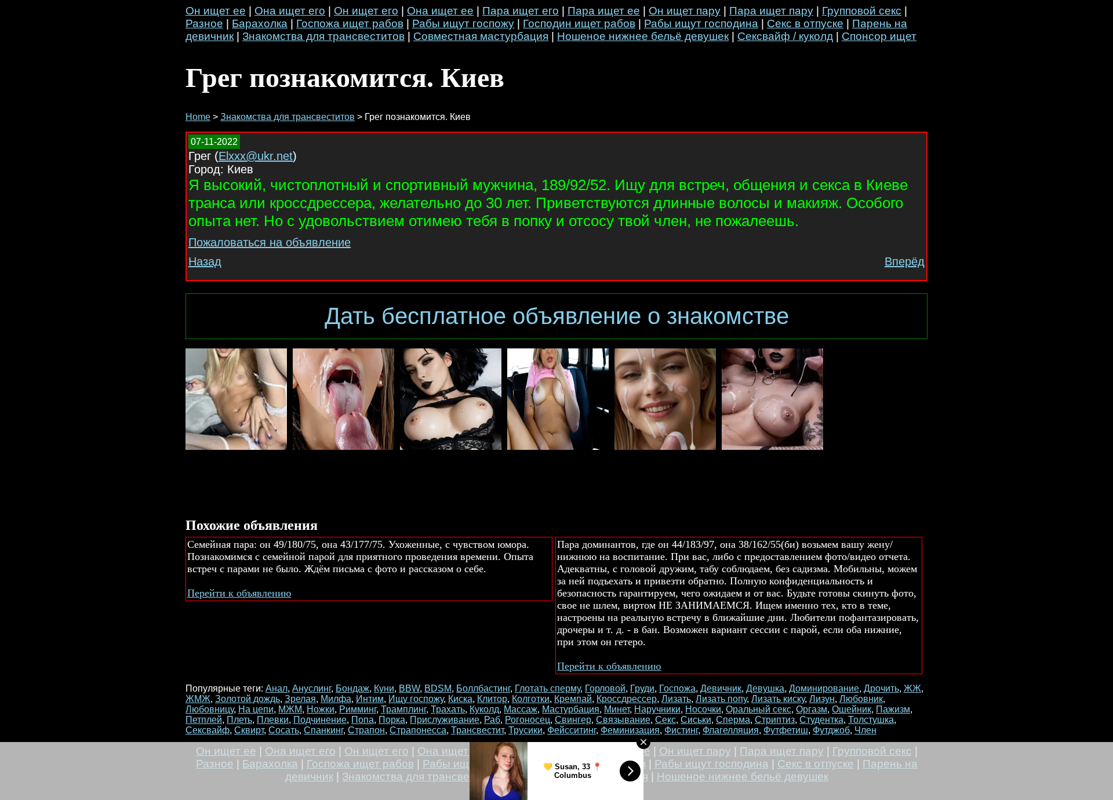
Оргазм (811, 709)
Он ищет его (366, 11)
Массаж (520, 709)
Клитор (492, 699)
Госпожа (677, 688)
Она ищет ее (440, 11)
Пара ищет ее (604, 11)
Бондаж (352, 688)
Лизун (822, 699)
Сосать (283, 730)
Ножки (320, 709)
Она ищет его (289, 11)
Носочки (703, 709)
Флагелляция (731, 730)
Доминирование (824, 688)
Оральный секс (758, 709)
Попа (362, 720)
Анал (276, 688)
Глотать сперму (547, 688)
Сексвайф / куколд (785, 36)
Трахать (448, 709)
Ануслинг (311, 688)
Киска (460, 699)
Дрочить (881, 688)
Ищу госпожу (415, 699)
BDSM (438, 688)
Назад (204, 261)
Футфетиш (785, 730)
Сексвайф (208, 730)
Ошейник (851, 709)
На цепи (256, 709)
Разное (204, 23)
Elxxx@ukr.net (256, 156)
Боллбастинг (483, 688)
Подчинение (320, 720)
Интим (370, 699)
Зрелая (300, 699)
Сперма (733, 720)
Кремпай (573, 699)
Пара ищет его (520, 11)
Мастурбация (570, 709)
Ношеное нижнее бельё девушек (643, 36)
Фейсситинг (571, 730)
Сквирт (249, 730)
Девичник (720, 688)
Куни (384, 688)
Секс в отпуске (805, 23)
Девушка (765, 688)
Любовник (861, 699)
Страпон (366, 730)
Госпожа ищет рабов (349, 23)
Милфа (336, 699)
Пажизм (893, 709)
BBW (409, 688)
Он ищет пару (685, 11)
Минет (617, 709)
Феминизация (630, 730)
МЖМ (290, 709)
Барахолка (260, 23)
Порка (392, 720)
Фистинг (681, 730)
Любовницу (210, 709)
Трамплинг (403, 709)
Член (865, 730)
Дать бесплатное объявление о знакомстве (557, 316)
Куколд (484, 709)
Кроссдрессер (626, 699)
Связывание (623, 720)
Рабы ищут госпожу (463, 23)
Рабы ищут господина (701, 23)
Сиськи (696, 720)
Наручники (657, 709)
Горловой (605, 688)
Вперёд (905, 261)
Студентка (821, 720)
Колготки (531, 699)
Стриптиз (775, 720)
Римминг (357, 709)
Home (198, 117)
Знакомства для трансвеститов (323, 36)
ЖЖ (912, 688)
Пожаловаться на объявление (269, 242)
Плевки (273, 720)
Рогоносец (527, 720)
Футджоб (831, 730)
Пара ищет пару (771, 11)
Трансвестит (477, 730)
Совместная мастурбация (480, 36)
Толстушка (871, 720)
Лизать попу (721, 699)
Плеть (239, 720)
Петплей (204, 720)
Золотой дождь (247, 699)
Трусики (525, 730)
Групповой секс (861, 11)
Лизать (676, 699)
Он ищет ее (216, 11)
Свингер (573, 720)
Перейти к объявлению (239, 593)
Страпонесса (418, 730)
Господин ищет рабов (579, 23)
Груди (642, 688)
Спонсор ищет (879, 36)
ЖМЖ (198, 699)
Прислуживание (444, 720)
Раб (492, 720)
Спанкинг (323, 730)
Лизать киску (778, 699)
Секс (665, 720)
